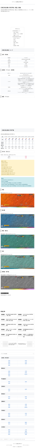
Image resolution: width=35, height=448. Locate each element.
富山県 (9, 389)
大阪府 (9, 407)
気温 (14, 39)
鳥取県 (9, 413)
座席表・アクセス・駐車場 (18, 33)
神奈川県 (26, 374)
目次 (16, 28)
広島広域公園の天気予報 (17, 36)
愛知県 (26, 396)
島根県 (9, 414)
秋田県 (26, 360)
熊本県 (9, 434)
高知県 (26, 423)
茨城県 (9, 371)
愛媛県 (26, 422)
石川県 (9, 390)
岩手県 (9, 363)
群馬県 (9, 374)
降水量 (15, 41)
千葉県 (26, 371)
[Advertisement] (17, 19)
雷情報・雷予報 (16, 45)
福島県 (26, 363)
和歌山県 (26, 407)
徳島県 (9, 422)
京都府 (9, 405)
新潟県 (9, 381)
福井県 (26, 389)
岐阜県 (9, 396)
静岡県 (9, 398)
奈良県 (26, 405)
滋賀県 (9, 404)
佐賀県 (9, 431)
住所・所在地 (16, 32)
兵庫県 (26, 404)
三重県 (26, 398)
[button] (33, 353)
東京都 (26, 372)
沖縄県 (26, 434)
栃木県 (9, 372)
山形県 (26, 362)
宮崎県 (26, 431)
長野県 (26, 381)
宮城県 (9, 365)
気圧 (14, 44)
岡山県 (9, 416)
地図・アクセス (16, 35)
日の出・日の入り (17, 38)
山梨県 (9, 383)
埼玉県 (9, 375)
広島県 (26, 413)
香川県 (9, 423)
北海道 (9, 360)
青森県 (9, 362)
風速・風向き (16, 42)
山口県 (26, 414)
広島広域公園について (16, 30)
